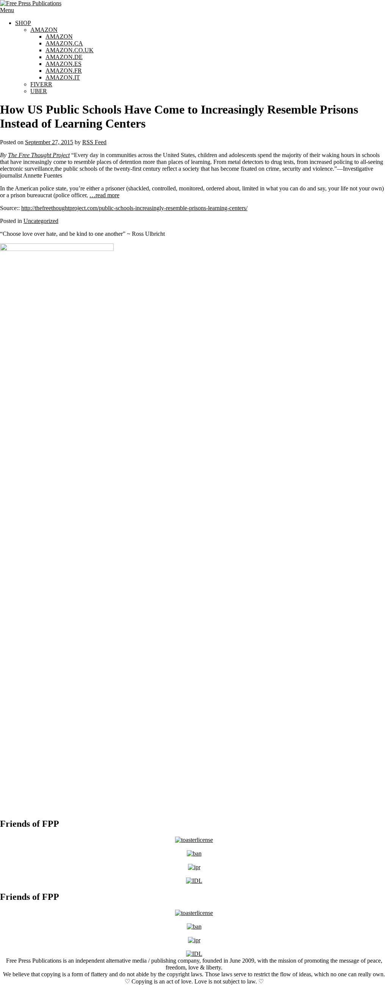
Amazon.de (64, 57)
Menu (7, 10)
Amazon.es (63, 64)
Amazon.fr (63, 70)
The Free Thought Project (39, 155)
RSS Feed (94, 142)
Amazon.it (62, 77)
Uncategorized (40, 221)
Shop (23, 23)
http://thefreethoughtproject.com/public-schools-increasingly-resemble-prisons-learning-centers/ (134, 208)
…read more (104, 195)
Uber (38, 91)
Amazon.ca (64, 43)
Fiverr (41, 84)
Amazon (44, 29)
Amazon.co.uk (69, 50)
